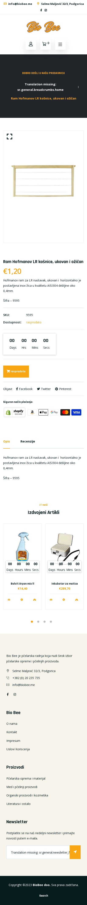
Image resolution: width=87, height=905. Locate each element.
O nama (11, 724)
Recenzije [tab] (27, 441)
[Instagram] (45, 10)
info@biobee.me (20, 4)
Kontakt (11, 732)
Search (43, 896)
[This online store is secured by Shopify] (15, 412)
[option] (43, 187)
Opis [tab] (6, 441)
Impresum (13, 741)
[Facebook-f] (41, 10)
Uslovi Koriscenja (18, 749)
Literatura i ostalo (18, 804)
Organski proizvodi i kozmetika (27, 795)
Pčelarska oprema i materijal (25, 778)
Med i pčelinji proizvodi (21, 787)
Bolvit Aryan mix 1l (22, 584)
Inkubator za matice (65, 584)
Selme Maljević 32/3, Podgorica (62, 4)
